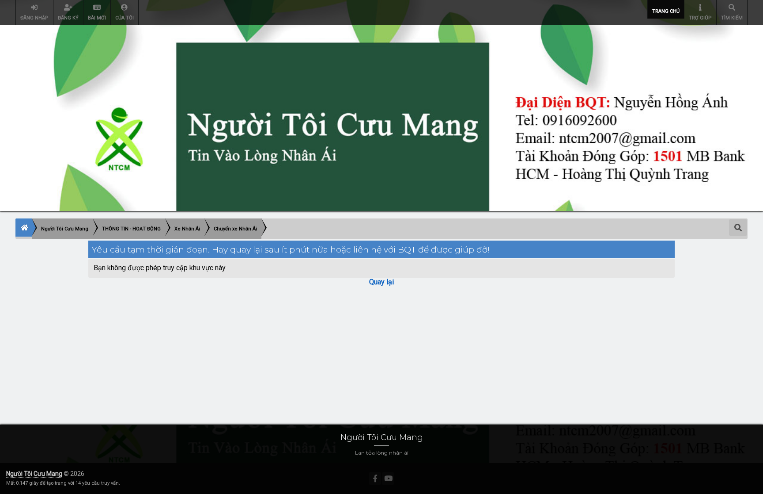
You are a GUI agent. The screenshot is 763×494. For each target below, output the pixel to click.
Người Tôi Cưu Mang (34, 473)
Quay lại (381, 282)
